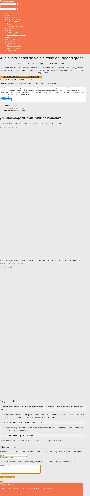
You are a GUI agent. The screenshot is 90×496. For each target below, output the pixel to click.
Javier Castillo (12, 44)
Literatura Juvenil (13, 33)
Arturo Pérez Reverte (14, 46)
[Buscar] (17, 4)
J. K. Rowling (11, 41)
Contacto (60, 489)
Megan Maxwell (12, 39)
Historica (10, 31)
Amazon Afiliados (50, 489)
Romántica (11, 17)
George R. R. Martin (13, 48)
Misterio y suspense (13, 22)
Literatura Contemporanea (16, 35)
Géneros (6, 15)
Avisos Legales (6, 489)
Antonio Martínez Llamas (18, 108)
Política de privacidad (34, 489)
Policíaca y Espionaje (14, 20)
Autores (6, 37)
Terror (9, 24)
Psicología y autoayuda (15, 26)
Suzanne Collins (12, 50)
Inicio (5, 13)
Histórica (13, 106)
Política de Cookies (19, 489)
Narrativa (10, 28)
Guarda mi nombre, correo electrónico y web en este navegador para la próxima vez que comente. (41, 462)
